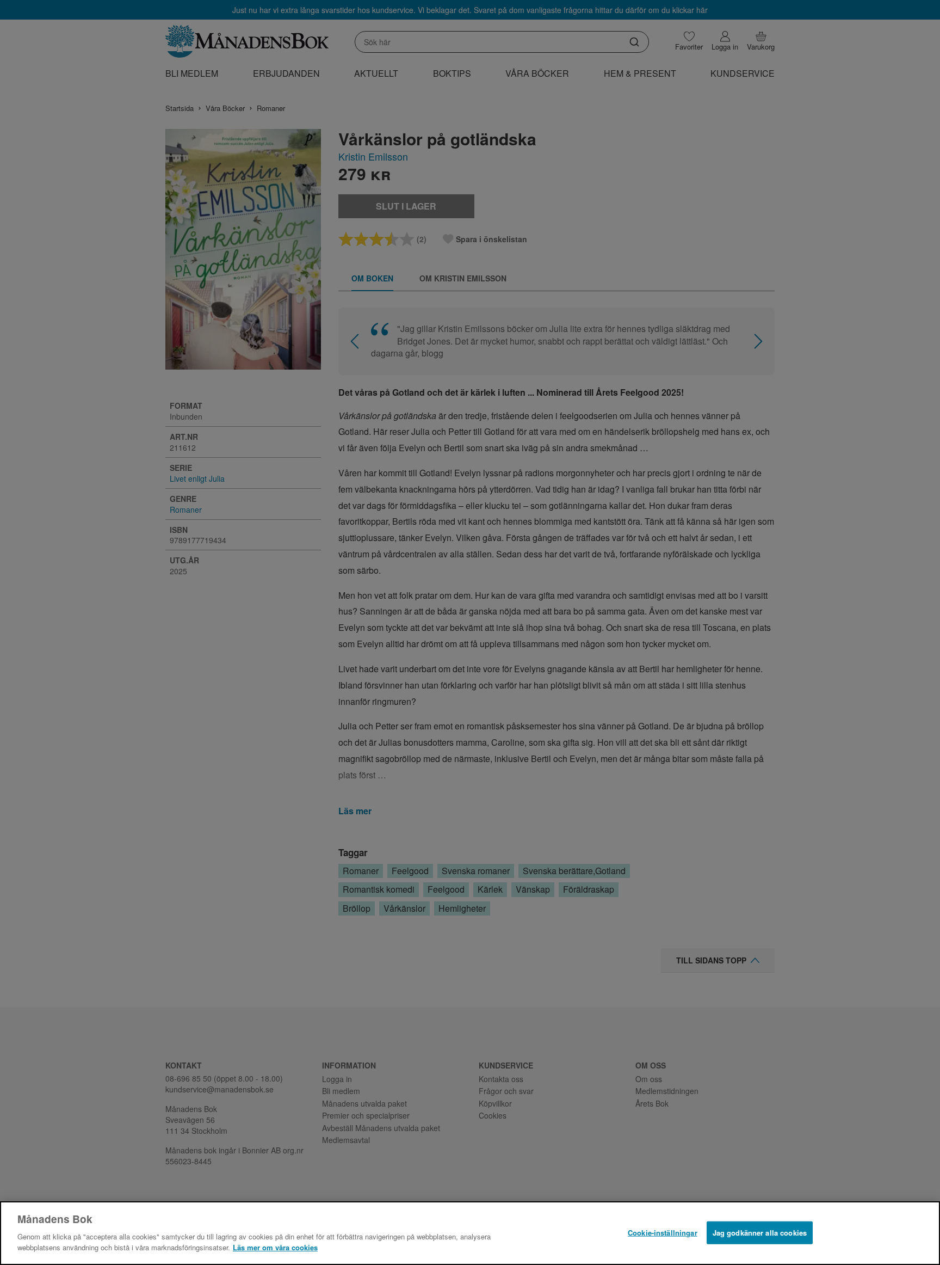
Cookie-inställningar (662, 1232)
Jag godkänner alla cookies (760, 1232)
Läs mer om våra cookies (275, 1247)
